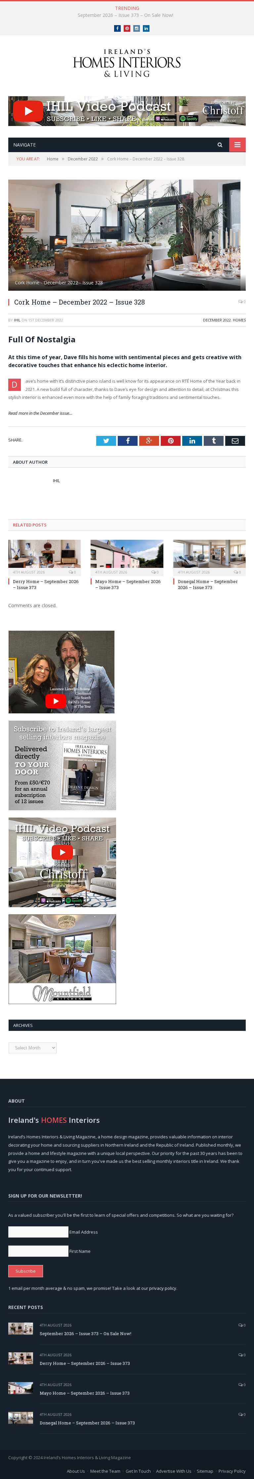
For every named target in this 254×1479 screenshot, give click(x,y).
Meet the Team (105, 1471)
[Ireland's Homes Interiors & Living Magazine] (127, 61)
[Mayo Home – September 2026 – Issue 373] (127, 557)
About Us (76, 1471)
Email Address (83, 1232)
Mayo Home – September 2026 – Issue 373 (85, 1393)
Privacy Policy (232, 1471)
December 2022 (217, 319)
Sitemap (205, 1471)
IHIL (17, 319)
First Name (80, 1251)
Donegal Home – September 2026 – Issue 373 (208, 584)
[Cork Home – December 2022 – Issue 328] (127, 236)
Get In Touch (138, 1471)
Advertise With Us (173, 1471)
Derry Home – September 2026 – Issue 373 (125, 15)
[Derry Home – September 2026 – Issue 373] (44, 557)
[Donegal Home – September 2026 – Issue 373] (209, 557)
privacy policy (162, 1288)
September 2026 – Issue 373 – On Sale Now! (85, 1333)
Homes (239, 319)
